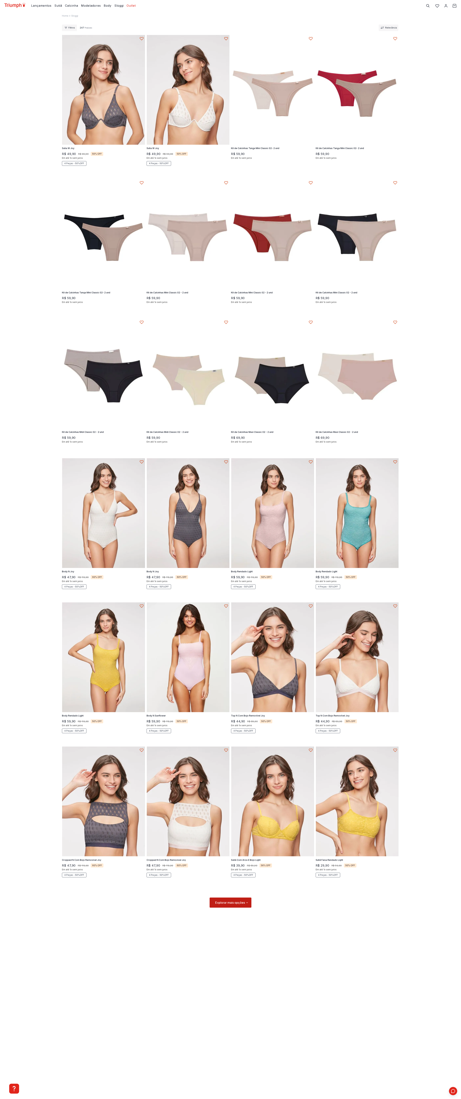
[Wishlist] (437, 6)
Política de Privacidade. (212, 1089)
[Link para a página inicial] (65, 15)
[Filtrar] (69, 28)
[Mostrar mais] (230, 903)
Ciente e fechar (302, 1086)
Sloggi (74, 15)
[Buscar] (428, 6)
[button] (91, 130)
